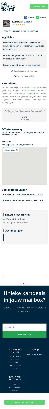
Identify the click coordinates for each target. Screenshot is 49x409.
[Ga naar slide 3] (23, 283)
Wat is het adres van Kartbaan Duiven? (24, 200)
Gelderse (31, 90)
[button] (29, 17)
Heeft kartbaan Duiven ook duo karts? (24, 194)
